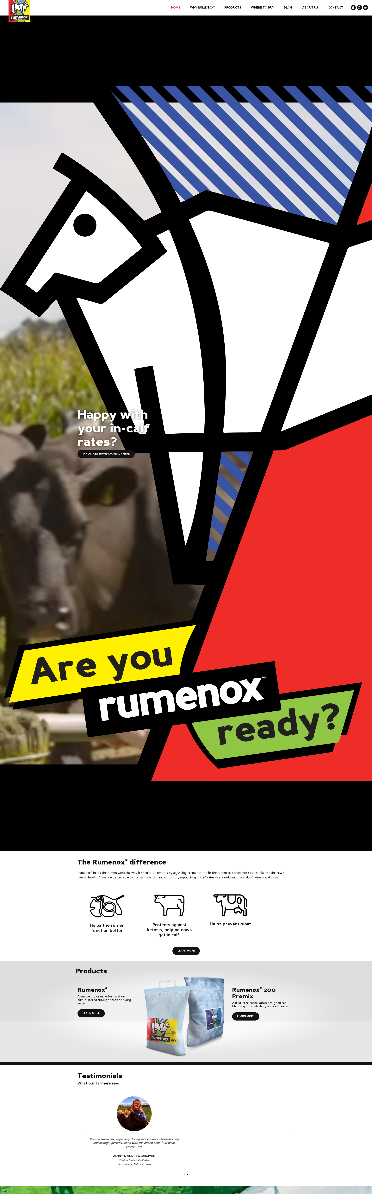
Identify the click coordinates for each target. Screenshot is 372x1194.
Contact (335, 7)
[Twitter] (365, 7)
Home (175, 7)
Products (232, 7)
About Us (310, 7)
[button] (81, 1131)
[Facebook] (353, 7)
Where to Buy (262, 7)
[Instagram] (359, 7)
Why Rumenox (202, 7)
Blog (288, 7)
